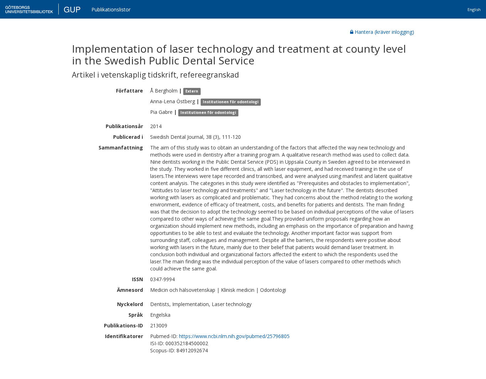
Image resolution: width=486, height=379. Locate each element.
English (474, 9)
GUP (72, 9)
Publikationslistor (111, 9)
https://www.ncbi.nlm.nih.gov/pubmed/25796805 (234, 336)
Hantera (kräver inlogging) (384, 31)
